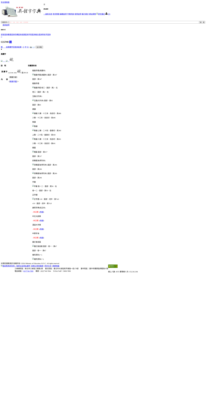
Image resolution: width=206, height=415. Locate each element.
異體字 (10, 47)
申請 (41, 212)
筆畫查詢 (11, 34)
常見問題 (56, 14)
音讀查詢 (24, 34)
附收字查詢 (46, 34)
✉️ (33, 47)
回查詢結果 (17, 47)
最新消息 (48, 14)
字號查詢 (31, 34)
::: (44, 14)
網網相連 (55, 266)
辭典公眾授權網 (37, 266)
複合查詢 (38, 34)
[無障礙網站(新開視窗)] (113, 267)
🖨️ (31, 47)
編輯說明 (63, 14)
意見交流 (47, 266)
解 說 (4, 47)
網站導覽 (92, 14)
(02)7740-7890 (28, 271)
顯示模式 (85, 14)
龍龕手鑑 (13, 81)
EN (109, 14)
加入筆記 (39, 47)
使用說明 (77, 14)
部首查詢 (4, 34)
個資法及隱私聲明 (23, 266)
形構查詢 (18, 34)
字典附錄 (70, 14)
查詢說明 (6, 25)
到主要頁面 (5, 2)
